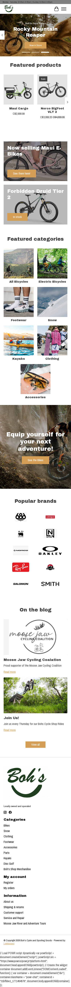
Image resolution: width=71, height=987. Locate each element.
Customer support (13, 912)
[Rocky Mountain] (50, 567)
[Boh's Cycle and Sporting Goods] (9, 9)
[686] (20, 517)
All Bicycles (18, 281)
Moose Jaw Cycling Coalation (32, 660)
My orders (9, 888)
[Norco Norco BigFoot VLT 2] (52, 90)
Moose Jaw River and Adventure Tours (25, 923)
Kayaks (18, 358)
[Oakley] (50, 551)
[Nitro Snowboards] (50, 534)
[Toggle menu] (63, 9)
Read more (10, 672)
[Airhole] (50, 517)
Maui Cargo (18, 108)
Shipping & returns (14, 907)
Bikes (7, 825)
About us (8, 902)
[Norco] (20, 551)
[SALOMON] (20, 584)
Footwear (19, 320)
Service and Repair (14, 918)
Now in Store (35, 45)
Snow (52, 320)
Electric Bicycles (52, 281)
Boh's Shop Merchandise (17, 869)
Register (8, 882)
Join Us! (11, 718)
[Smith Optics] (50, 584)
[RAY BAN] (20, 567)
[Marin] (20, 534)
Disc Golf (9, 864)
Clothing (52, 358)
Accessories (35, 397)
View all (35, 745)
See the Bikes (35, 460)
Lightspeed (9, 943)
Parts (6, 853)
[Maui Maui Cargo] (19, 90)
